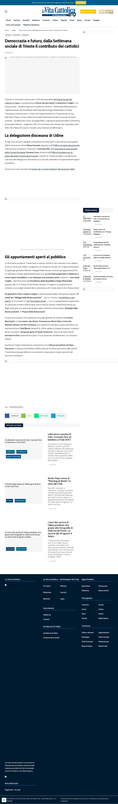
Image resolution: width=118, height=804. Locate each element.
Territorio (85, 605)
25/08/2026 (98, 237)
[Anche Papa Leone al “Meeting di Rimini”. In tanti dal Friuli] (23, 493)
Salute (101, 614)
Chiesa (8, 35)
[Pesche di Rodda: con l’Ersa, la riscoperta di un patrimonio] (87, 278)
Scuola (101, 605)
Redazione (47, 592)
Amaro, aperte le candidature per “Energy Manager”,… (102, 232)
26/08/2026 (52, 464)
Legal (62, 599)
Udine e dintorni (13, 456)
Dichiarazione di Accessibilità (70, 798)
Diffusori (63, 586)
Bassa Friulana (87, 646)
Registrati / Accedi (12, 790)
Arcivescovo (103, 586)
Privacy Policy (84, 798)
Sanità (101, 609)
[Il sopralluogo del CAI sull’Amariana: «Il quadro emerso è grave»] (87, 244)
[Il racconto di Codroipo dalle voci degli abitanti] (87, 257)
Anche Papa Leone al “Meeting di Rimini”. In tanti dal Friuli (59, 481)
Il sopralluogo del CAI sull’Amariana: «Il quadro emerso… (102, 245)
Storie (84, 609)
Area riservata (88, 12)
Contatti (63, 592)
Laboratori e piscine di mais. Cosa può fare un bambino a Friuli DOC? (59, 437)
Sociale (25, 35)
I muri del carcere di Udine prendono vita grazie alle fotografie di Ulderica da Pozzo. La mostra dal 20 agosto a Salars (60, 529)
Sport (84, 614)
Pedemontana (104, 642)
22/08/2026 (98, 261)
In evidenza (21, 452)
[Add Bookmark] (79, 52)
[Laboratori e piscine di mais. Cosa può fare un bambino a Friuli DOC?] (23, 449)
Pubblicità (47, 615)
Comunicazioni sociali (51, 638)
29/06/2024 (9, 53)
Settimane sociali (16, 407)
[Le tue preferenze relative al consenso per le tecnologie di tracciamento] (4, 800)
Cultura (16, 35)
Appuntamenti (104, 633)
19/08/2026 (52, 561)
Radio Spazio (103, 618)
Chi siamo (46, 586)
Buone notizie (104, 590)
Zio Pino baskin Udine (36, 301)
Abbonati (80, 2)
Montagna (21, 549)
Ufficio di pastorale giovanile (67, 145)
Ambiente (85, 590)
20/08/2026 (52, 509)
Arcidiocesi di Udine (50, 633)
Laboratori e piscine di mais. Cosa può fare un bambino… (101, 219)
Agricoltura (86, 586)
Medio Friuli (103, 646)
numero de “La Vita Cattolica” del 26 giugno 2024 (52, 169)
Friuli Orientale (87, 642)
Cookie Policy (93, 798)
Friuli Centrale (104, 637)
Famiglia (10, 452)
